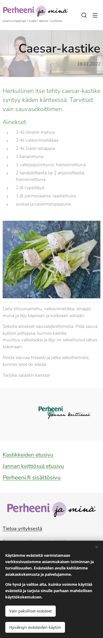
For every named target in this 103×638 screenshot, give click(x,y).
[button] (84, 15)
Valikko (95, 15)
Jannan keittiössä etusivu (33, 466)
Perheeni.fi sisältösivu (32, 477)
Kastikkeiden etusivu (28, 454)
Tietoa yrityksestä (22, 528)
